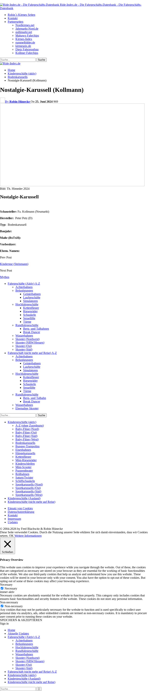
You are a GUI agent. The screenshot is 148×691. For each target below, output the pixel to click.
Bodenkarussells (25, 442)
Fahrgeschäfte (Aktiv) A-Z (24, 283)
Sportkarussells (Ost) (28, 488)
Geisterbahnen (32, 294)
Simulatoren (30, 301)
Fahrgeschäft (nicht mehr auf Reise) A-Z (32, 353)
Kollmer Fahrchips (26, 53)
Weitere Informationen (28, 535)
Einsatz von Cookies (20, 508)
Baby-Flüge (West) (27, 439)
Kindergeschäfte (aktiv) (22, 422)
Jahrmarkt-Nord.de (26, 28)
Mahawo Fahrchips (27, 35)
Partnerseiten (15, 21)
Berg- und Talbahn (34, 398)
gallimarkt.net (23, 32)
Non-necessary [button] (9, 602)
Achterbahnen (24, 287)
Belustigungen (24, 290)
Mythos (4, 277)
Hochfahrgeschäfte (26, 304)
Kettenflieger (31, 307)
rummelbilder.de (25, 42)
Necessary (11, 588)
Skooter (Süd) (23, 349)
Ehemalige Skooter (27, 408)
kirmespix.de (23, 46)
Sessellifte (29, 318)
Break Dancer (31, 332)
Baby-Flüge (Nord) (27, 429)
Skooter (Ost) (23, 346)
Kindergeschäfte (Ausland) (24, 498)
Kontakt (13, 18)
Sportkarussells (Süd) (28, 491)
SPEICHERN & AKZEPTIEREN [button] (21, 620)
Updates (13, 522)
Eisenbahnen (23, 449)
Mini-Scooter (23, 467)
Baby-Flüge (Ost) (26, 432)
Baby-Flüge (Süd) (26, 436)
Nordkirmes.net (24, 25)
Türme (27, 321)
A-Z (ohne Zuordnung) (29, 425)
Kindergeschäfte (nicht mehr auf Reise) (31, 501)
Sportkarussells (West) (28, 494)
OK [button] (11, 535)
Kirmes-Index (23, 39)
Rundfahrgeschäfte (26, 325)
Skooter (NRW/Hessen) (29, 342)
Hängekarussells (25, 453)
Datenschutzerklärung (21, 511)
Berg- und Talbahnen (36, 328)
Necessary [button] (6, 584)
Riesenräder (30, 311)
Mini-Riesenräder (26, 460)
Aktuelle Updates (18, 633)
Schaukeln (29, 314)
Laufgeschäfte (31, 297)
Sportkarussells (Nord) (29, 484)
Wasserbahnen (24, 335)
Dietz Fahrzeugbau (27, 49)
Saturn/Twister (24, 477)
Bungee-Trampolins (27, 446)
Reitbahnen (22, 474)
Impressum (14, 518)
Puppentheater (24, 470)
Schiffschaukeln (25, 481)
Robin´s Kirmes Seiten (21, 14)
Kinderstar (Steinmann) (14, 264)
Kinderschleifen (25, 463)
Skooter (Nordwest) (27, 339)
